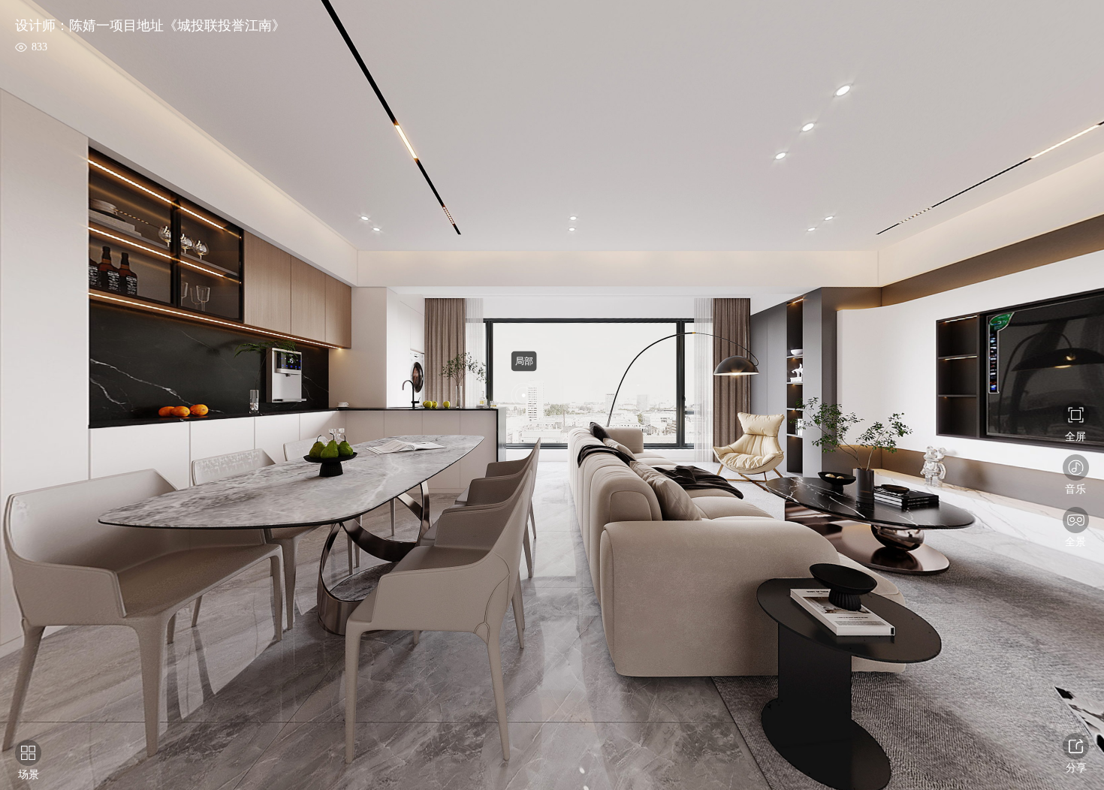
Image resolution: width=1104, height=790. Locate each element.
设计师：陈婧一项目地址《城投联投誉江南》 (150, 25)
